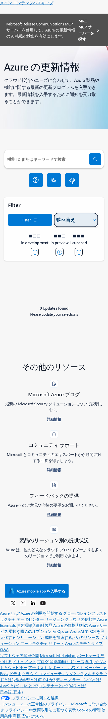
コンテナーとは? (53, 685)
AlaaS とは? (10, 685)
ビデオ (15, 673)
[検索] (95, 159)
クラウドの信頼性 (80, 619)
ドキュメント (24, 661)
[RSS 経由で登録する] (54, 180)
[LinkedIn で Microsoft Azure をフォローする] (33, 603)
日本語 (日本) (11, 691)
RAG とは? (77, 685)
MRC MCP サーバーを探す (86, 30)
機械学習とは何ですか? (34, 679)
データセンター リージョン (40, 619)
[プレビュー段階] (59, 252)
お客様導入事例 (30, 625)
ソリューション (30, 637)
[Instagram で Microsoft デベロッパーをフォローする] (23, 603)
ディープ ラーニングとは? (78, 679)
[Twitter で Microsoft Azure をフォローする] (13, 603)
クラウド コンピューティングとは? (52, 673)
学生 (89, 661)
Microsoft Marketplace (58, 655)
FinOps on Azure (66, 631)
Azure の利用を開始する (41, 613)
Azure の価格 (64, 625)
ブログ (43, 661)
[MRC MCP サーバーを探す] (72, 180)
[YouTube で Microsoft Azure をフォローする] (43, 603)
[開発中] (34, 252)
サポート (56, 643)
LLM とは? (29, 685)
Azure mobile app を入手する (41, 591)
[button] (36, 180)
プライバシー (16, 709)
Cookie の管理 (89, 709)
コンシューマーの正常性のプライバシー (35, 703)
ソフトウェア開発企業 (19, 655)
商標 (16, 715)
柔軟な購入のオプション (30, 631)
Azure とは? (10, 613)
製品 (48, 625)
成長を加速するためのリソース (72, 637)
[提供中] (78, 252)
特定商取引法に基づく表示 (52, 709)
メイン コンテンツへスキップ (26, 2)
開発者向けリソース (67, 661)
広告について (33, 715)
